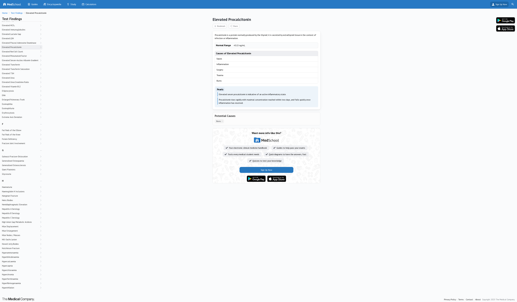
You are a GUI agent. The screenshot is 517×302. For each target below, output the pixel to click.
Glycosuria (6, 174)
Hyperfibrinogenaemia (11, 283)
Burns (218, 121)
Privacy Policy (450, 299)
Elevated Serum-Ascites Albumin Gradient (20, 60)
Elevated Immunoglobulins (13, 29)
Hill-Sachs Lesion (9, 239)
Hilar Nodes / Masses (11, 235)
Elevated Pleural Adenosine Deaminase (19, 43)
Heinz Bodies (7, 200)
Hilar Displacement (10, 226)
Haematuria (7, 187)
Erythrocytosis (8, 113)
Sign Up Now (501, 4)
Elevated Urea (8, 78)
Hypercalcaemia (9, 261)
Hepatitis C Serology (11, 217)
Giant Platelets (8, 169)
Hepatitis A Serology (11, 209)
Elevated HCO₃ (8, 25)
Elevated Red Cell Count (12, 51)
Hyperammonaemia (10, 252)
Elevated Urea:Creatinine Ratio (15, 82)
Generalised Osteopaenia (13, 161)
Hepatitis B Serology (11, 213)
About (478, 299)
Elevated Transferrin (11, 64)
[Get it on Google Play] (256, 179)
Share (235, 26)
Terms (461, 299)
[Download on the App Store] (276, 179)
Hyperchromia (8, 274)
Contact (469, 299)
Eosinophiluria (8, 108)
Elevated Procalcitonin (12, 47)
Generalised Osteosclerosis (14, 165)
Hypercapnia (7, 265)
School (14, 4)
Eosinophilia (7, 104)
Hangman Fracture (10, 196)
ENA (4, 95)
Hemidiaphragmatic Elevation (14, 204)
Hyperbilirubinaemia (10, 257)
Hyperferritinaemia (10, 279)
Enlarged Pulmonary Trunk (13, 99)
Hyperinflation (8, 287)
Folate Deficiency (9, 139)
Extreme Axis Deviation (12, 117)
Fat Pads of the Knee (11, 134)
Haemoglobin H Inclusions (13, 191)
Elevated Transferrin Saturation (16, 69)
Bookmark (221, 26)
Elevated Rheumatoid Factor (14, 56)
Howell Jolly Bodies (10, 244)
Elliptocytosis (8, 91)
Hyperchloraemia (9, 270)
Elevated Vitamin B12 (11, 86)
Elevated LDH (8, 38)
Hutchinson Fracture (11, 248)
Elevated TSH (8, 73)
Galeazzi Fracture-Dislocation (15, 156)
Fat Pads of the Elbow (11, 130)
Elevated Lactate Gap (11, 34)
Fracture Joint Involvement (13, 143)
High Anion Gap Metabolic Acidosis (17, 222)
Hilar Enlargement (10, 230)
